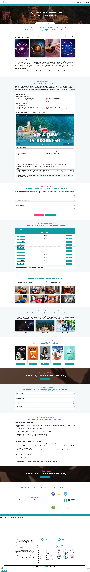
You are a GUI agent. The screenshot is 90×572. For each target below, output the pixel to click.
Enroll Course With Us (50, 215)
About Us (41, 552)
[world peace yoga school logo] (4, 1)
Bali (34, 4)
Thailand (44, 4)
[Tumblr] (33, 557)
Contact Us (41, 562)
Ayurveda (65, 4)
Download (20, 363)
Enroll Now (69, 235)
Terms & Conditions (50, 560)
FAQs (48, 557)
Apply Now (85, 4)
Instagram (42, 514)
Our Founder (41, 554)
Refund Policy (41, 560)
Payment (75, 4)
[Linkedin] (26, 557)
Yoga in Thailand (50, 553)
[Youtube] (22, 557)
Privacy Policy (49, 555)
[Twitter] (30, 557)
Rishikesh (24, 4)
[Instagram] (19, 557)
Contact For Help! (39, 215)
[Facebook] (15, 557)
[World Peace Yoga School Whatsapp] (2, 568)
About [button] (15, 4)
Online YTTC (55, 4)
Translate (78, 0)
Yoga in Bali (49, 550)
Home (5, 4)
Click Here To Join (45, 378)
